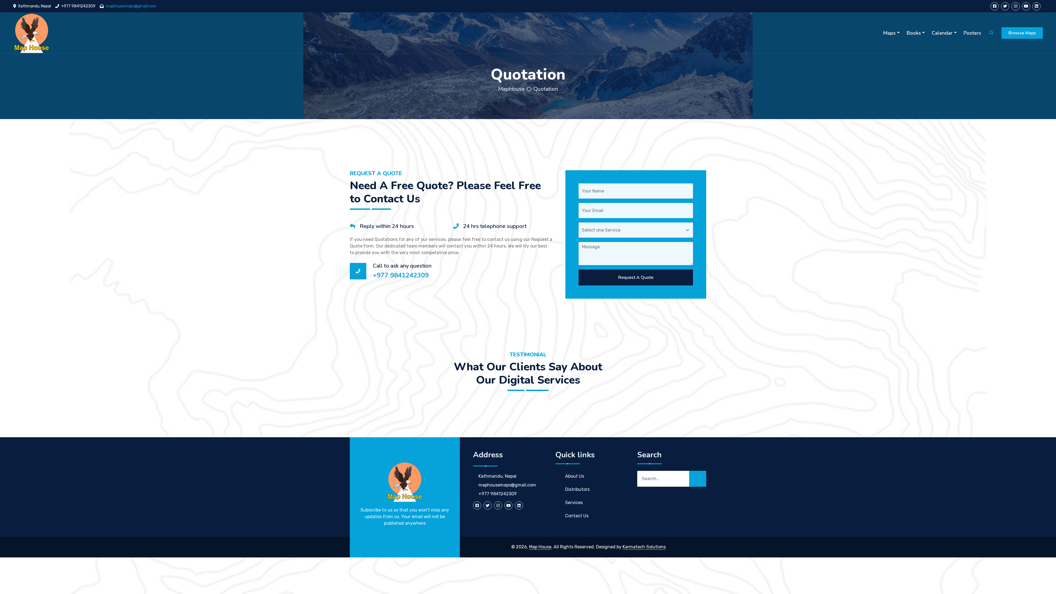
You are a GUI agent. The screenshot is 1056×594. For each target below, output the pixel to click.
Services (574, 502)
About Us (574, 476)
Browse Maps (1022, 33)
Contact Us (576, 515)
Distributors (577, 489)
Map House (540, 546)
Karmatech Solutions (644, 546)
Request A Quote (635, 277)
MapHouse (511, 89)
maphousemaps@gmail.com (131, 6)
